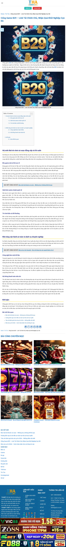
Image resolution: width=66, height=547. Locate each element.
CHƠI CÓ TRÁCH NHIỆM (30, 504)
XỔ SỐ (42, 507)
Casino (3, 452)
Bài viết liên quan (14, 139)
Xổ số (2, 478)
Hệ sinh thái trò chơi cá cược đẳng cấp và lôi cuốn (18, 116)
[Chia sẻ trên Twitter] (31, 326)
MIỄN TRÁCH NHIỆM (29, 508)
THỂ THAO (43, 497)
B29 (10, 63)
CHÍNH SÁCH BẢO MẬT (30, 496)
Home (2, 14)
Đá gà (2, 455)
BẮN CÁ (42, 514)
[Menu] (2, 3)
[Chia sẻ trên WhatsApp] (25, 326)
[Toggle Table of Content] (30, 113)
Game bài (3, 458)
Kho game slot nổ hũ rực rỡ (17, 118)
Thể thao (3, 469)
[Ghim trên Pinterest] (37, 326)
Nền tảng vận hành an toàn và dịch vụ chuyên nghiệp (19, 128)
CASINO (42, 501)
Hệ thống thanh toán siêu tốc (17, 132)
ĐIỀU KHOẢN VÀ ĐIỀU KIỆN (29, 500)
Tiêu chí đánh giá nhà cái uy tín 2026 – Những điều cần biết (20, 320)
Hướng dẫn (4, 461)
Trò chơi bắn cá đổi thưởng (17, 123)
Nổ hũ (2, 467)
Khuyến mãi (4, 464)
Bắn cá (3, 449)
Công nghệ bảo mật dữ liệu (17, 129)
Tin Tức (7, 14)
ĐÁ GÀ (42, 517)
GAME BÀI (43, 504)
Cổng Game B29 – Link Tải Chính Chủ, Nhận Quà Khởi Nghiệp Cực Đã (20, 441)
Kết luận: (8, 137)
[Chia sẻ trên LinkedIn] (40, 326)
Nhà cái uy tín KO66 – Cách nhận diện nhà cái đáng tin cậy (19, 323)
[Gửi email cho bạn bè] (34, 326)
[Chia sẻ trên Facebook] (28, 326)
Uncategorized (5, 475)
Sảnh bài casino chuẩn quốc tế (18, 120)
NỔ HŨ (42, 510)
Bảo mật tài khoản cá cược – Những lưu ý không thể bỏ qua (20, 315)
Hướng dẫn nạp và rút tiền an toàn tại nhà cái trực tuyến (19, 317)
